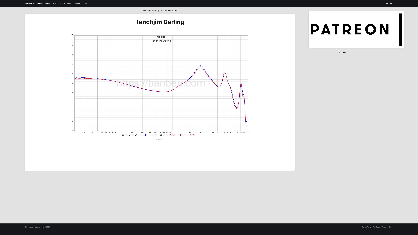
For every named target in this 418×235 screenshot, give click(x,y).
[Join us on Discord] (356, 58)
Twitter (384, 227)
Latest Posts (366, 227)
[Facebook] (387, 3)
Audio (62, 3)
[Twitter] (391, 3)
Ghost (391, 227)
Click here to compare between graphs (160, 10)
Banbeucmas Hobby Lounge (37, 3)
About (85, 3)
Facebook (376, 227)
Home (55, 3)
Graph (77, 3)
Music (69, 3)
